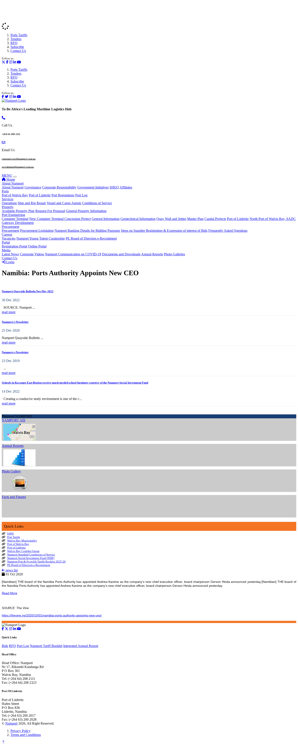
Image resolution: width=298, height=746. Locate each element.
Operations (9, 203)
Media (6, 250)
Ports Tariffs (18, 35)
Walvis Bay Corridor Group (23, 551)
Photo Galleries (174, 254)
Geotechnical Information (138, 219)
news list (11, 570)
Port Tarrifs (13, 537)
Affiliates (126, 187)
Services (7, 199)
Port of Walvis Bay (15, 195)
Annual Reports (152, 254)
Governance (32, 187)
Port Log (81, 195)
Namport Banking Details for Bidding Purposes (87, 230)
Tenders (15, 39)
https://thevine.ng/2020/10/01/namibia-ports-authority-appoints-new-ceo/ (52, 615)
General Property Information (86, 211)
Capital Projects (215, 219)
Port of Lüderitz (40, 195)
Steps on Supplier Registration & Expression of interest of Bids (164, 230)
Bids (5, 646)
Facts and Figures (14, 497)
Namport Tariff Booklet (46, 646)
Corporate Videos (32, 254)
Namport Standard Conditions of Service (31, 554)
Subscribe (17, 47)
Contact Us (18, 51)
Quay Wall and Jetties (171, 219)
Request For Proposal (50, 211)
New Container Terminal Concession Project (60, 219)
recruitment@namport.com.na (18, 167)
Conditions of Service (97, 203)
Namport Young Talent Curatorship (40, 238)
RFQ (13, 43)
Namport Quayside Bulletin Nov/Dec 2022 (27, 291)
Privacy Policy (20, 731)
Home (10, 179)
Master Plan (195, 219)
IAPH (10, 533)
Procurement (10, 226)
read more (8, 312)
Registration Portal (14, 246)
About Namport (13, 183)
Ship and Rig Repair (32, 203)
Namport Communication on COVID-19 (73, 254)
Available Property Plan (18, 211)
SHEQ (114, 187)
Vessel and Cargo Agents (64, 203)
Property (8, 207)
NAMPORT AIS (13, 420)
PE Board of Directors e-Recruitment (91, 238)
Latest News (10, 254)
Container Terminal (15, 219)
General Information (106, 219)
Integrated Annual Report (80, 646)
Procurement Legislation (37, 230)
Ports (5, 191)
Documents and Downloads (121, 254)
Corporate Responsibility (59, 187)
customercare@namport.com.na (19, 159)
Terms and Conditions (25, 735)
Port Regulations (62, 195)
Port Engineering (13, 215)
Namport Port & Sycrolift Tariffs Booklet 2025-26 (36, 561)
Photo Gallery (11, 471)
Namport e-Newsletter (15, 322)
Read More (9, 593)
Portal (6, 242)
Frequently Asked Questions (227, 230)
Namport (11, 723)
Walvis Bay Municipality (22, 540)
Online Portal (37, 246)
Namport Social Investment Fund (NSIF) (30, 558)
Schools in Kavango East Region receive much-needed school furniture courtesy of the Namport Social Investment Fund (75, 382)
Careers (7, 234)
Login (9, 262)
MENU (7, 175)
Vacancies (8, 238)
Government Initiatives (93, 187)
